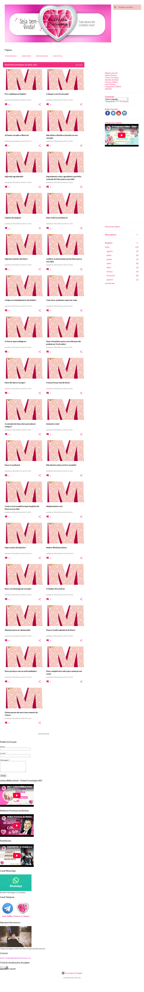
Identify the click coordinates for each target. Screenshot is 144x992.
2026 (107, 247)
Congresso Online (113, 86)
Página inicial (111, 73)
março (109, 271)
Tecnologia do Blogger (73, 973)
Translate (124, 101)
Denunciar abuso (112, 227)
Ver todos (79, 65)
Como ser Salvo (11, 56)
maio (109, 263)
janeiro (110, 280)
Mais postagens (43, 734)
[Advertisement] (93, 103)
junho (109, 259)
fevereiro (111, 275)
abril (109, 267)
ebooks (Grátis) (42, 56)
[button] (39, 104)
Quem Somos (26, 56)
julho (109, 255)
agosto (110, 251)
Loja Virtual (57, 56)
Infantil (108, 89)
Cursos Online (111, 82)
